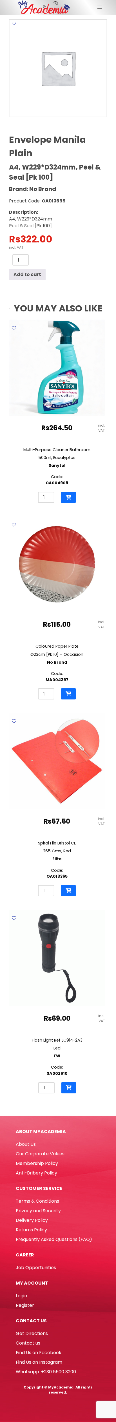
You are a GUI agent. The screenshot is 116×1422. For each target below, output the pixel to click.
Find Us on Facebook (38, 1352)
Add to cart (27, 274)
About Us (26, 1144)
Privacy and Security (38, 1210)
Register (25, 1305)
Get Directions (32, 1333)
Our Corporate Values (40, 1154)
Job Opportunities (36, 1267)
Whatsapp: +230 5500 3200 (46, 1371)
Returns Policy (31, 1230)
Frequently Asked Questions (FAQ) (54, 1239)
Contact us (28, 1343)
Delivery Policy (32, 1220)
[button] (68, 497)
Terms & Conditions (37, 1201)
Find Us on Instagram (39, 1362)
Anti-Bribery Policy (36, 1173)
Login (21, 1295)
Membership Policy (37, 1163)
